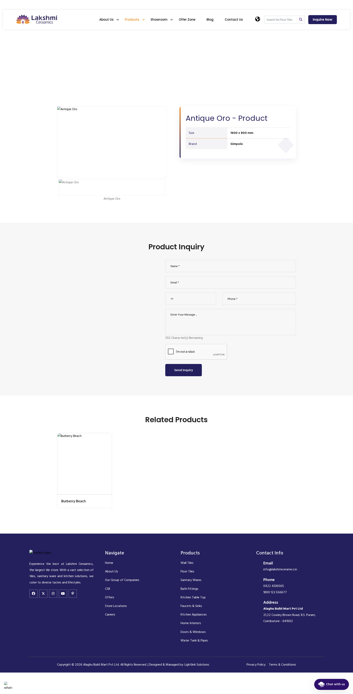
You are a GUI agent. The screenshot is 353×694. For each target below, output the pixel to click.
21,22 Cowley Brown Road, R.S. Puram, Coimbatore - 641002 (289, 615)
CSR (107, 588)
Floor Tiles (187, 571)
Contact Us (234, 19)
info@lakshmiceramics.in (280, 569)
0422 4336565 (273, 586)
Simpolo (236, 144)
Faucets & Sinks (191, 606)
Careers (110, 614)
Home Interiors (191, 623)
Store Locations (116, 606)
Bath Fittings (189, 588)
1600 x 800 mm (241, 132)
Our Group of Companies (122, 580)
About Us (106, 19)
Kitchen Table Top (193, 597)
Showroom (159, 19)
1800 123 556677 (275, 592)
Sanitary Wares (191, 580)
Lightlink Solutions (196, 664)
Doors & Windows (193, 632)
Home (61, 55)
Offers (109, 597)
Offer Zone (187, 19)
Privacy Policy (256, 664)
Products (132, 19)
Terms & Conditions (282, 664)
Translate (270, 39)
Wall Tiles (187, 562)
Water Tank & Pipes (194, 640)
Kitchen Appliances (194, 614)
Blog (210, 19)
